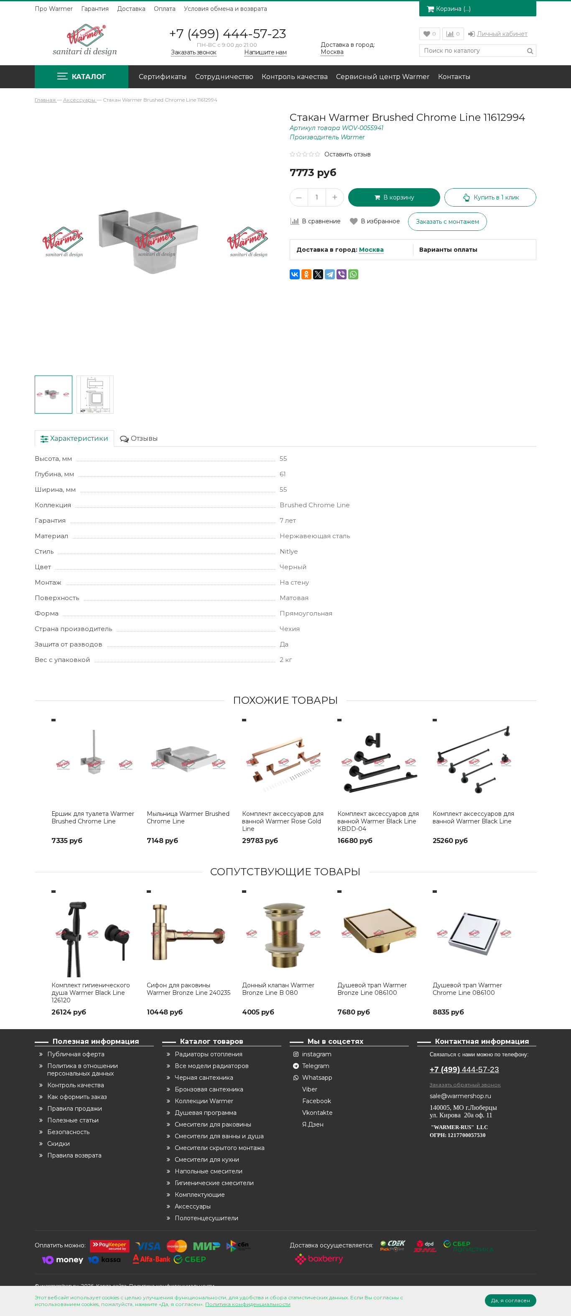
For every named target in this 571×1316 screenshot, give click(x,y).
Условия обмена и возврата (225, 9)
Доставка (131, 9)
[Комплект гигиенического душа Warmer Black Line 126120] (94, 933)
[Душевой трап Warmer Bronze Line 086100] (380, 933)
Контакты (454, 77)
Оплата (165, 9)
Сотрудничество (224, 77)
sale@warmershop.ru (460, 1096)
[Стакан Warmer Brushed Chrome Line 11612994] (53, 395)
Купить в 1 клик (496, 197)
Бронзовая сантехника (209, 1089)
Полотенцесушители (206, 1218)
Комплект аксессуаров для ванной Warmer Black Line (473, 817)
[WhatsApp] (353, 274)
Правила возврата (74, 1155)
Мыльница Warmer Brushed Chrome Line (188, 817)
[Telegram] (330, 274)
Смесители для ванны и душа (219, 1136)
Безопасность (68, 1132)
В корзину (397, 197)
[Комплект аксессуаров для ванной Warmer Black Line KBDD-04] (380, 762)
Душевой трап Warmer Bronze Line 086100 (372, 989)
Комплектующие (200, 1194)
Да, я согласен (510, 1300)
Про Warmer (54, 9)
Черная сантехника (204, 1077)
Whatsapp (317, 1077)
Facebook (316, 1101)
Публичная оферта (76, 1054)
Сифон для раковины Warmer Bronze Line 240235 (188, 989)
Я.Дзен (313, 1124)
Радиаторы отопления (208, 1054)
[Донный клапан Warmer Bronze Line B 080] (285, 933)
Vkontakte (317, 1113)
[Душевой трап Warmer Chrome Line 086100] (476, 933)
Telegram (315, 1066)
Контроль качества (295, 77)
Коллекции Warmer (204, 1101)
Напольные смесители (208, 1171)
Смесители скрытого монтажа (220, 1148)
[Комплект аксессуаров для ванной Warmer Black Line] (476, 762)
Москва (371, 249)
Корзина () (453, 9)
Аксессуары (193, 1206)
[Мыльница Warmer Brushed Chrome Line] (190, 762)
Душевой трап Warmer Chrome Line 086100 (467, 989)
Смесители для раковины (213, 1124)
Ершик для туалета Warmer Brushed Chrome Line (92, 817)
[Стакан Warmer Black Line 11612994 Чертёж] (95, 395)
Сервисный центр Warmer (383, 77)
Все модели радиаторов (212, 1066)
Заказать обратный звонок (465, 1084)
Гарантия (95, 9)
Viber (309, 1089)
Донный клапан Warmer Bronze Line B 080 (278, 989)
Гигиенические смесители (214, 1183)
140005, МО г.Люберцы (464, 1107)
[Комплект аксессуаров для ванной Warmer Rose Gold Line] (285, 762)
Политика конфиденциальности (248, 1304)
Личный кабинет (502, 34)
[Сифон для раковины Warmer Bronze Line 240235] (190, 933)
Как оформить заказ (77, 1097)
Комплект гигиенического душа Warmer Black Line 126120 (90, 992)
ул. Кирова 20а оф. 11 (461, 1115)
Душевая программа (206, 1113)
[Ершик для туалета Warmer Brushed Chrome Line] (94, 762)
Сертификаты (163, 77)
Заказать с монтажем (447, 221)
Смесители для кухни (207, 1159)
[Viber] (341, 274)
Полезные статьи (73, 1120)
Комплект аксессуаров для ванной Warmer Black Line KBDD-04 (378, 821)
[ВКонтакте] (295, 274)
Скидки (58, 1143)
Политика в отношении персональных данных (82, 1069)
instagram (316, 1054)
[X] (318, 274)
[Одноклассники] (306, 274)
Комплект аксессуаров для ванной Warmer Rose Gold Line (283, 821)
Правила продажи (74, 1108)
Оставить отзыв (347, 154)
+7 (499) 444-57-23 (227, 33)
